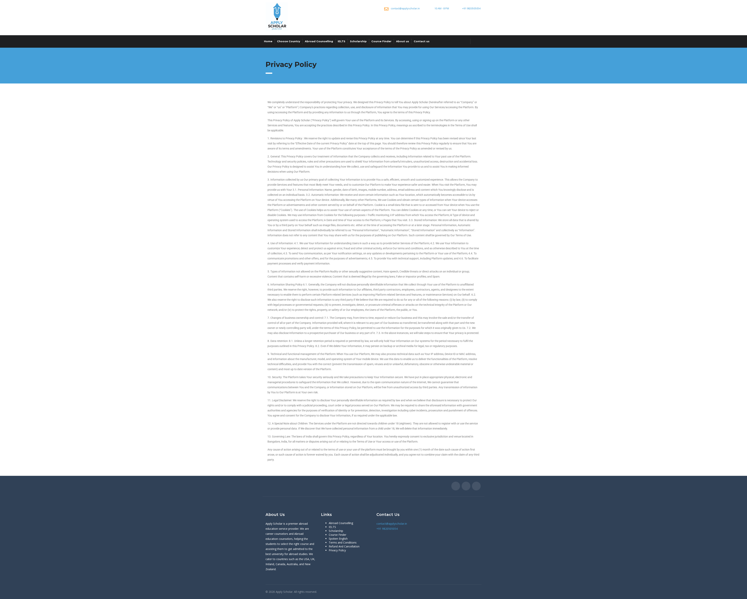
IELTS (341, 41)
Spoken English (338, 538)
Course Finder (381, 41)
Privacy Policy (337, 550)
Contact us (422, 41)
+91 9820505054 (471, 8)
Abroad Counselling (319, 41)
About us (402, 41)
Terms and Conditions (343, 542)
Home (268, 41)
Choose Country (288, 41)
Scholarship (358, 41)
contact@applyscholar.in (405, 8)
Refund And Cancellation (344, 546)
